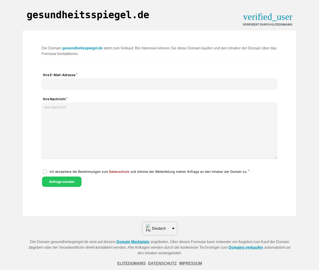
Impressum (190, 263)
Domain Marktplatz (133, 242)
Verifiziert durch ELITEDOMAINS (267, 24)
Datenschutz (162, 263)
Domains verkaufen (246, 247)
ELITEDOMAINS (131, 263)
